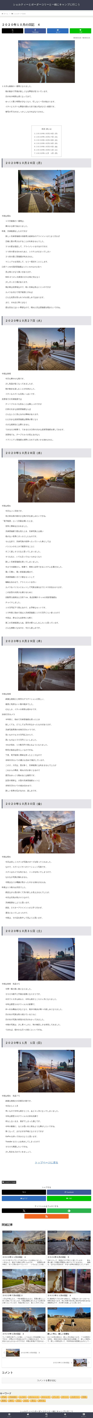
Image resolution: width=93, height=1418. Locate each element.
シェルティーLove (10, 1182)
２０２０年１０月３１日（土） (47, 150)
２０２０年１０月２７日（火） (47, 137)
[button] (86, 724)
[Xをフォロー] (24, 1210)
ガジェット (33, 1397)
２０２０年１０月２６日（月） (47, 133)
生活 (26, 1401)
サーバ (65, 1397)
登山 (33, 1401)
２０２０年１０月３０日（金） (47, 147)
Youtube (13, 1397)
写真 (84, 1397)
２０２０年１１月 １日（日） (47, 153)
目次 (43, 129)
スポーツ (75, 1397)
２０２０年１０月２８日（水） (47, 140)
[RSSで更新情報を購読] (46, 1216)
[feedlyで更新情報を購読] (69, 1210)
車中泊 (41, 1401)
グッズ (56, 1397)
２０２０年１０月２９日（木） (47, 143)
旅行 (11, 1401)
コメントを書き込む (46, 1380)
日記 (19, 1401)
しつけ (23, 1397)
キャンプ (45, 1397)
